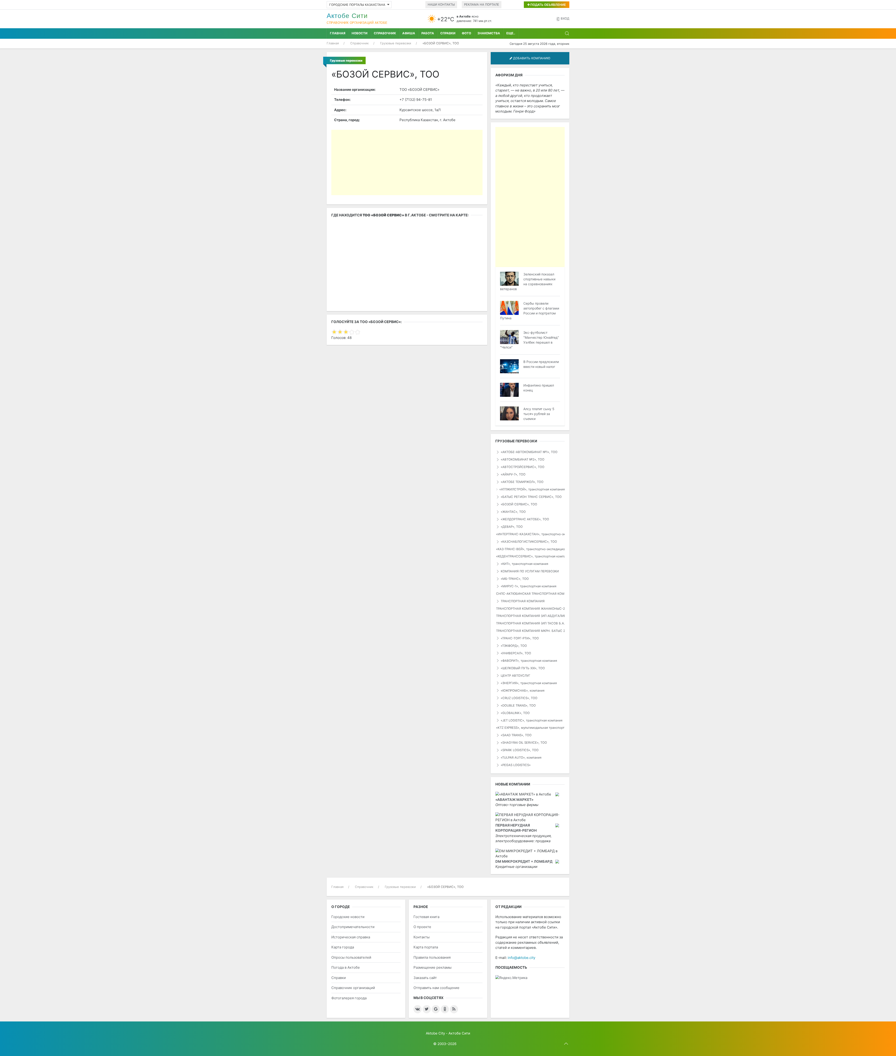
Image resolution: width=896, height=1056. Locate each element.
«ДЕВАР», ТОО (512, 526)
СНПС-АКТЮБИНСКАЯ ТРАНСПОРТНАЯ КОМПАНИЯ (530, 593)
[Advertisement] (407, 162)
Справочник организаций (353, 988)
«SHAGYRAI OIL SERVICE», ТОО (524, 742)
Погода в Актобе (345, 967)
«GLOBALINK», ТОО (515, 713)
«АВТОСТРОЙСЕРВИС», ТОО (522, 467)
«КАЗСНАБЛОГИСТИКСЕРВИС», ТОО (529, 541)
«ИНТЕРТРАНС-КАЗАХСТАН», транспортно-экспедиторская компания (530, 534)
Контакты (421, 937)
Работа (427, 33)
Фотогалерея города (349, 998)
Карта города (342, 947)
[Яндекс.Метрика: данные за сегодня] (511, 978)
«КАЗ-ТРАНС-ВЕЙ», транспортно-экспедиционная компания (530, 549)
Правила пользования (432, 957)
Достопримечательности (352, 927)
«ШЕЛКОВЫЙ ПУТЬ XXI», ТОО (523, 668)
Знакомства (488, 33)
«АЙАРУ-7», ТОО (513, 474)
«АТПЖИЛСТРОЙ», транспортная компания (532, 489)
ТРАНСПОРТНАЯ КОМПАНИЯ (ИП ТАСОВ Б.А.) (530, 623)
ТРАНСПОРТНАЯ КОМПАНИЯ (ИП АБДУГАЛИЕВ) (530, 616)
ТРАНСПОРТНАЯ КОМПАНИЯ (523, 601)
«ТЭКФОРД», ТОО (514, 646)
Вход (565, 18)
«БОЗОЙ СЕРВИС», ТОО (519, 504)
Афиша (408, 33)
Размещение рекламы (432, 967)
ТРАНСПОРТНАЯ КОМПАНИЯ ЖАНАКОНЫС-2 (530, 608)
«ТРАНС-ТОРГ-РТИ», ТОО (520, 638)
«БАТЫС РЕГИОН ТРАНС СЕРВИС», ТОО (531, 497)
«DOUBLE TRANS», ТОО (518, 705)
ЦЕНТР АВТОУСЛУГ (515, 675)
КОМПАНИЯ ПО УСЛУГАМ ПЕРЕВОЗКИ (530, 571)
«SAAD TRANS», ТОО (516, 735)
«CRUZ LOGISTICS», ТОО (519, 698)
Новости (360, 33)
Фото (466, 33)
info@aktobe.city (521, 957)
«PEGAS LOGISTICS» (516, 765)
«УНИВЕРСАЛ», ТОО (516, 653)
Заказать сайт (425, 977)
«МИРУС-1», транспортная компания (528, 586)
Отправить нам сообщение (436, 988)
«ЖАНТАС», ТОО (513, 512)
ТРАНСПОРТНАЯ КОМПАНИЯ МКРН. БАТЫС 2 (530, 631)
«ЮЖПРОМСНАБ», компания (522, 690)
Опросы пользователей (351, 957)
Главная (337, 33)
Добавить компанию (531, 58)
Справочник (385, 33)
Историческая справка (350, 937)
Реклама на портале (481, 4)
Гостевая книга (426, 917)
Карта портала (425, 947)
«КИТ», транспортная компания (524, 564)
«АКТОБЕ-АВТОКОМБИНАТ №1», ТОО (529, 452)
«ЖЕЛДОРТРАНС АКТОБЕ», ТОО (525, 519)
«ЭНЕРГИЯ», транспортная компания (529, 683)
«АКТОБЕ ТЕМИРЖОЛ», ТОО (522, 482)
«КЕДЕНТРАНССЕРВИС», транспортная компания (530, 556)
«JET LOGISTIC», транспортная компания (531, 720)
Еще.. (510, 33)
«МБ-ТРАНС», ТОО (515, 579)
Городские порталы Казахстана (357, 5)
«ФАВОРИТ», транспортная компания (529, 660)
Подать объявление (548, 5)
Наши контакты (441, 4)
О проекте (422, 927)
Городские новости (347, 917)
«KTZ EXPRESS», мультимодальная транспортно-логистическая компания (530, 727)
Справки (447, 33)
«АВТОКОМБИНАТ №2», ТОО (522, 459)
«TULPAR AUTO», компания (521, 757)
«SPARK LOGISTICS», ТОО (520, 750)
